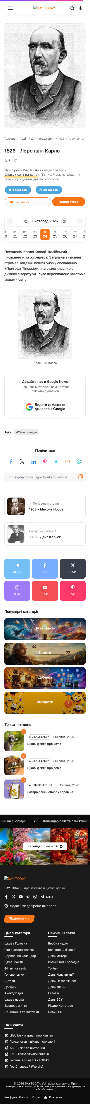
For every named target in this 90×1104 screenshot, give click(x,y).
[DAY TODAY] (44, 8)
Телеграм (20, 190)
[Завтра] (64, 221)
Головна (10, 138)
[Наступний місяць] (80, 221)
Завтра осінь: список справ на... (51, 792)
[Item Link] (45, 629)
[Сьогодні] (25, 221)
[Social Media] (17, 569)
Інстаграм (51, 190)
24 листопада (27, 432)
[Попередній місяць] (10, 221)
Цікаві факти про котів (44, 744)
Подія (23, 138)
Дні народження (42, 138)
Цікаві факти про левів (44, 768)
